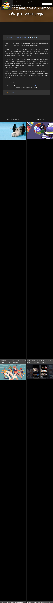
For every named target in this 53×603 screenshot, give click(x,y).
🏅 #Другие (10, 92)
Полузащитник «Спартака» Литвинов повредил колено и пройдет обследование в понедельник (13, 362)
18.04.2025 (9, 37)
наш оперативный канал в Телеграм (29, 86)
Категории (19, 2)
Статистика (33, 2)
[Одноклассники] (30, 37)
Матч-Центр (26, 2)
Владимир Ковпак (21, 37)
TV (38, 2)
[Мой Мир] (36, 37)
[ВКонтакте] (28, 37)
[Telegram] (32, 37)
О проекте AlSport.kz (15, 5)
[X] (34, 37)
